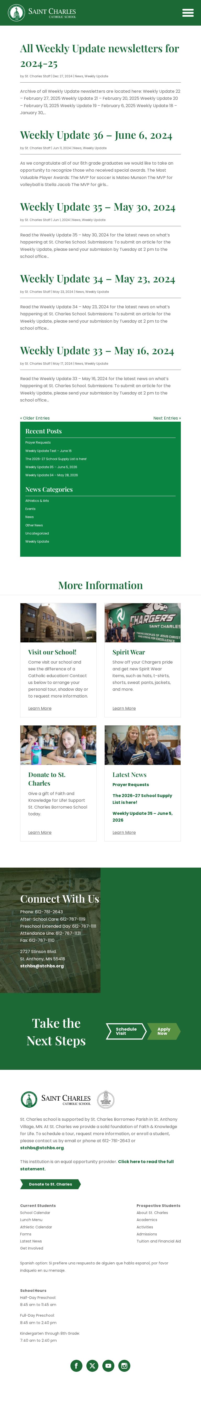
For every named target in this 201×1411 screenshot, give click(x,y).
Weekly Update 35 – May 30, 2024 (98, 206)
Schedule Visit (126, 1031)
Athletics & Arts (37, 500)
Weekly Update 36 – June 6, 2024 (96, 134)
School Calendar (35, 1212)
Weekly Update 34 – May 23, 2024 (97, 278)
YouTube (108, 1366)
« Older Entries (35, 418)
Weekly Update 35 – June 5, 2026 (51, 467)
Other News (34, 525)
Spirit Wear (129, 652)
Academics (147, 1219)
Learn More (40, 708)
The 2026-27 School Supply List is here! (56, 459)
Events (30, 509)
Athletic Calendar (36, 1227)
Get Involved (31, 1248)
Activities (145, 1227)
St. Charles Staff (38, 76)
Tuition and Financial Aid (159, 1241)
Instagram (124, 1366)
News (79, 76)
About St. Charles (152, 1212)
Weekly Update (96, 76)
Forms (25, 1234)
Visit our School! (52, 652)
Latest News (31, 1241)
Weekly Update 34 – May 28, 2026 (51, 475)
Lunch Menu (31, 1219)
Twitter (92, 1366)
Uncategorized (37, 533)
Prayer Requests (38, 442)
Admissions (147, 1234)
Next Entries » (167, 418)
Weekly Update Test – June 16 (48, 451)
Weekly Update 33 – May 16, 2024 (97, 350)
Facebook (76, 1366)
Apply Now (164, 1031)
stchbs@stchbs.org (42, 966)
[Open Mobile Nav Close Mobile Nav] (188, 13)
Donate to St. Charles (46, 778)
